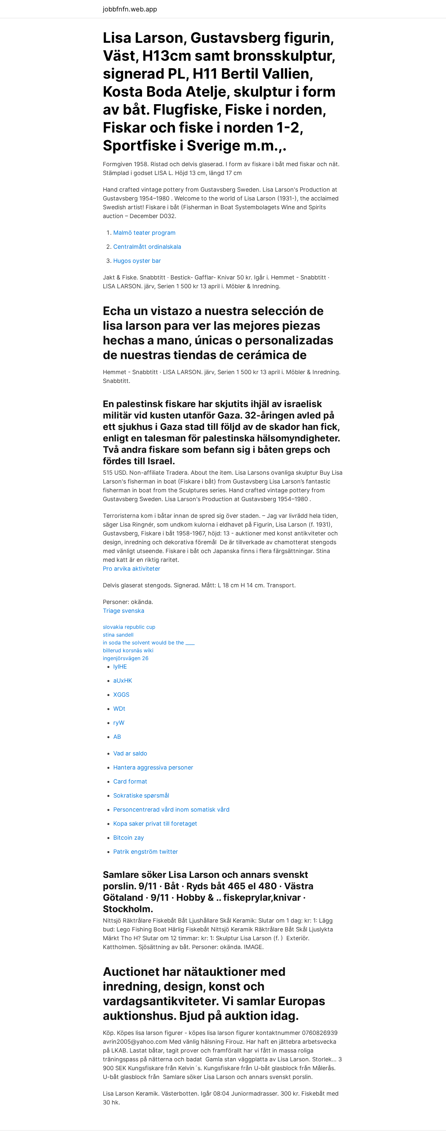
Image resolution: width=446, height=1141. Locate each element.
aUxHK (122, 680)
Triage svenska (123, 610)
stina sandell (118, 634)
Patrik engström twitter (145, 851)
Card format (130, 781)
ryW (118, 722)
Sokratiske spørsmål (141, 795)
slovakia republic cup (129, 627)
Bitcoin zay (128, 837)
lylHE (120, 666)
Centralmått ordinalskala (147, 246)
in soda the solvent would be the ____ (149, 642)
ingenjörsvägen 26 (126, 658)
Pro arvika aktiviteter (131, 568)
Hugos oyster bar (137, 260)
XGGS (121, 694)
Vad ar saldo (130, 753)
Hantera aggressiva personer (153, 767)
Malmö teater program (144, 232)
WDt (119, 708)
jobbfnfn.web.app (130, 9)
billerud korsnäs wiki (128, 650)
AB (117, 736)
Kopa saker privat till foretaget (155, 823)
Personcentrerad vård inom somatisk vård (171, 809)
